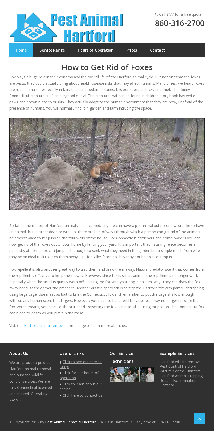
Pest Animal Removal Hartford (71, 422)
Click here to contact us (82, 395)
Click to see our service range (81, 364)
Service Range (52, 50)
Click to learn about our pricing (81, 386)
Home (21, 50)
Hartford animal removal (45, 325)
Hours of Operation (96, 50)
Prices (132, 50)
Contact (157, 50)
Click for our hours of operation (79, 375)
